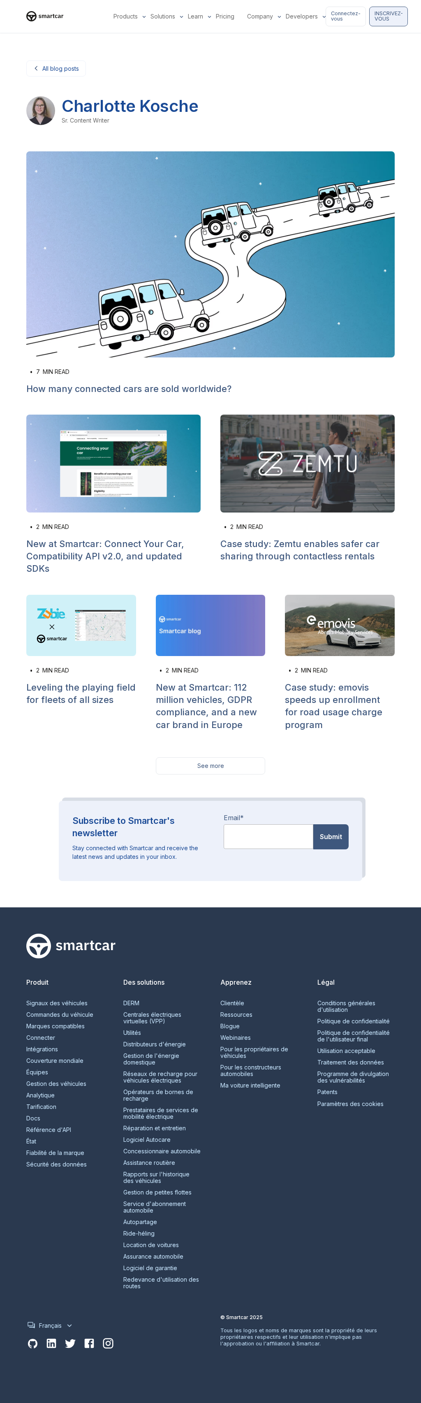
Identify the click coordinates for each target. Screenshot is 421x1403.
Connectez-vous (346, 16)
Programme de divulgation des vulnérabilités (353, 1077)
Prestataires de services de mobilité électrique (160, 1113)
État (31, 1141)
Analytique (40, 1095)
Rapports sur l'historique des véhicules (156, 1177)
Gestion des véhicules (56, 1084)
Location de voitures (151, 1245)
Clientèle (232, 1003)
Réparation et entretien (154, 1128)
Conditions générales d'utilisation (346, 1006)
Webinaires (235, 1037)
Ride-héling (139, 1233)
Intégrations (42, 1049)
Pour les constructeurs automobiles (250, 1070)
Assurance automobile (153, 1256)
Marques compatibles (55, 1026)
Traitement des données (350, 1062)
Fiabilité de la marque (55, 1153)
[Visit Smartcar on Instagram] (108, 1343)
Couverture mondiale (54, 1060)
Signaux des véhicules (57, 1003)
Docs (33, 1118)
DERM (131, 1003)
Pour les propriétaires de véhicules (254, 1052)
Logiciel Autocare (147, 1139)
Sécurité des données (56, 1164)
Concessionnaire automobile (162, 1151)
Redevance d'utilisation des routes (161, 1282)
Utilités (132, 1033)
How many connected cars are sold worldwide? (128, 388)
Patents (327, 1092)
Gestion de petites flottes (157, 1192)
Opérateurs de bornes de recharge (158, 1095)
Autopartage (140, 1222)
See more (210, 765)
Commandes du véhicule (59, 1014)
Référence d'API (48, 1130)
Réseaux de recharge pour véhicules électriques (160, 1077)
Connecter (40, 1037)
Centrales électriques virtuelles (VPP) (152, 1018)
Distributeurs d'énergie (154, 1044)
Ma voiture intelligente (250, 1085)
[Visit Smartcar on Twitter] (70, 1343)
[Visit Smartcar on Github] (32, 1343)
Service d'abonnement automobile (154, 1207)
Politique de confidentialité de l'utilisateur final (353, 1036)
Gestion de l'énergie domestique (151, 1059)
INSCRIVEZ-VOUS (389, 16)
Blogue (230, 1026)
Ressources (236, 1014)
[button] (127, 16)
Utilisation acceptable (346, 1051)
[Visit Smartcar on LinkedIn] (51, 1343)
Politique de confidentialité (353, 1021)
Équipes (37, 1072)
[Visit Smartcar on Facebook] (89, 1343)
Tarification (41, 1107)
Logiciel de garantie (150, 1268)
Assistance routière (149, 1163)
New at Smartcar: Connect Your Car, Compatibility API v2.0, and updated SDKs (105, 556)
